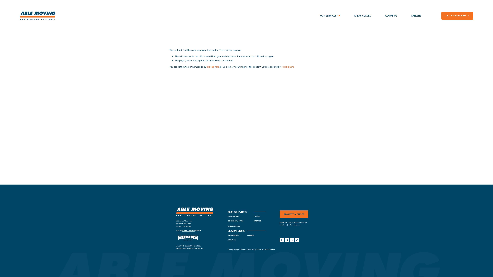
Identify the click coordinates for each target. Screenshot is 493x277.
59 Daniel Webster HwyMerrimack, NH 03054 (184, 222)
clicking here (213, 66)
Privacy (243, 250)
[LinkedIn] (287, 240)
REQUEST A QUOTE (294, 214)
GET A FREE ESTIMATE (457, 15)
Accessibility (251, 250)
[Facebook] (282, 240)
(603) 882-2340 (290, 222)
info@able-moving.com (292, 225)
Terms (230, 250)
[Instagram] (292, 240)
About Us (391, 15)
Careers (416, 15)
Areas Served (362, 15)
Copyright (236, 250)
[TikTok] (297, 240)
